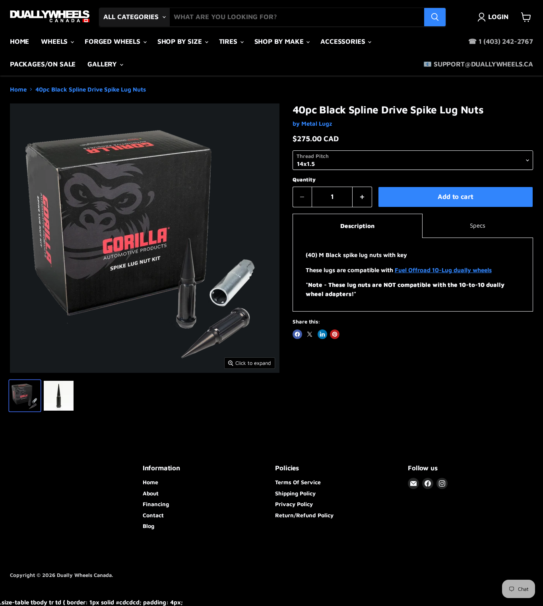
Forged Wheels (113, 41)
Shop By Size (180, 41)
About (151, 493)
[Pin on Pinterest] (334, 334)
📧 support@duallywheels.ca (478, 64)
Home (19, 41)
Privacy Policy (294, 504)
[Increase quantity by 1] (362, 197)
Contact (153, 515)
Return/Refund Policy (304, 515)
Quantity (304, 180)
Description (357, 225)
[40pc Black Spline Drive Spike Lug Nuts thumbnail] (25, 395)
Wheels (55, 41)
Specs (477, 225)
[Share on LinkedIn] (322, 334)
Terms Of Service (298, 482)
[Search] (435, 17)
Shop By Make (280, 41)
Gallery (103, 64)
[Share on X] (309, 334)
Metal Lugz (316, 123)
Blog (148, 525)
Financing (156, 504)
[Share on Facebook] (297, 334)
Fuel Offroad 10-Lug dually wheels (443, 270)
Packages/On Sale (43, 64)
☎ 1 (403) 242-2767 (500, 41)
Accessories (343, 41)
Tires (229, 41)
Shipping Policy (295, 493)
